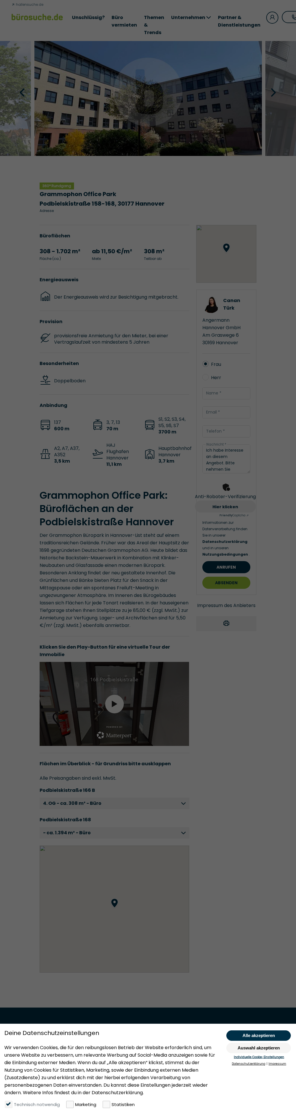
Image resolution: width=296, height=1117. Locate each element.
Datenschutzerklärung (224, 541)
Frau (216, 364)
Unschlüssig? (88, 17)
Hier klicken (225, 507)
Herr (216, 377)
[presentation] (22, 92)
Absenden (226, 583)
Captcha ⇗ (234, 515)
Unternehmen (188, 17)
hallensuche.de (29, 4)
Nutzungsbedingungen (225, 554)
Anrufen (226, 567)
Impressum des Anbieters (226, 605)
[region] (114, 909)
